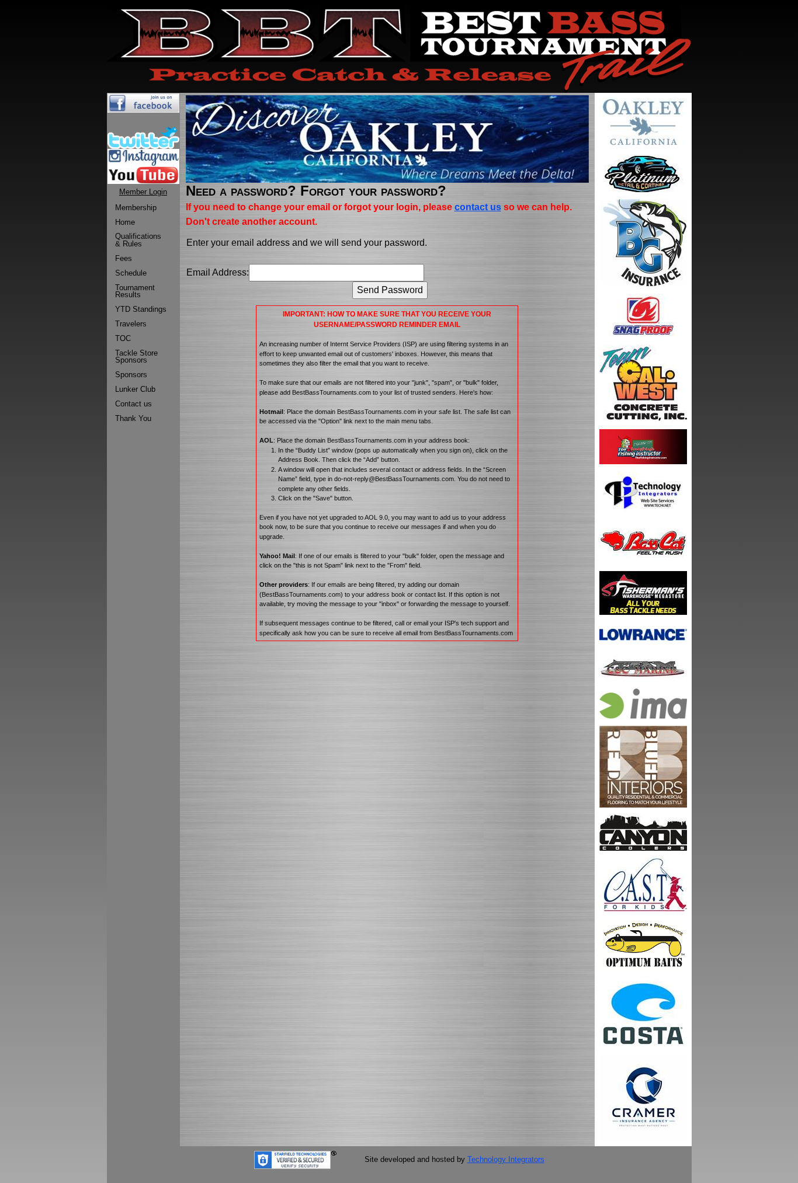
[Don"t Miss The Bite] (643, 1013)
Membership (136, 207)
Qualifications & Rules (138, 240)
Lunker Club (135, 389)
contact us (477, 207)
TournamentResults (135, 291)
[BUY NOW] (643, 592)
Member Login (143, 191)
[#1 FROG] (643, 315)
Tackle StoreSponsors (136, 357)
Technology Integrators (505, 1159)
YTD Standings (140, 309)
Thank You (133, 418)
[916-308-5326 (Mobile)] (643, 1097)
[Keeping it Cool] (643, 832)
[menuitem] (140, 208)
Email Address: (217, 272)
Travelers (131, 323)
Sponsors (131, 374)
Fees (123, 258)
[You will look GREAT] (643, 173)
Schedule (131, 273)
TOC (123, 338)
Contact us (133, 403)
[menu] (140, 313)
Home (125, 222)
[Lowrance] (643, 634)
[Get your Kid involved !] (643, 884)
